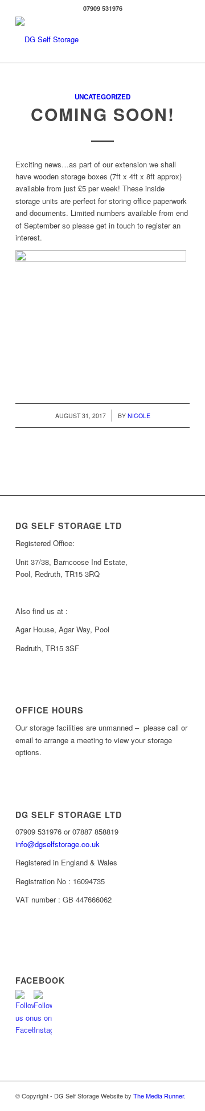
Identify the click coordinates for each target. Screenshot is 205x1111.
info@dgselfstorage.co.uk (57, 844)
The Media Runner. (159, 1095)
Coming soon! (103, 114)
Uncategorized (102, 97)
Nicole (139, 415)
